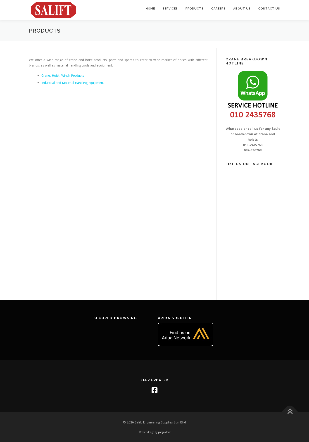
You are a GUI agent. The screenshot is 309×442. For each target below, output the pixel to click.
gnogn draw (164, 432)
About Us (242, 8)
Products (194, 8)
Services (170, 8)
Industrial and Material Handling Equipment (72, 83)
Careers (218, 8)
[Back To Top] (290, 412)
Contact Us (269, 8)
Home (150, 8)
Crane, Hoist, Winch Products (62, 75)
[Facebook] (154, 390)
